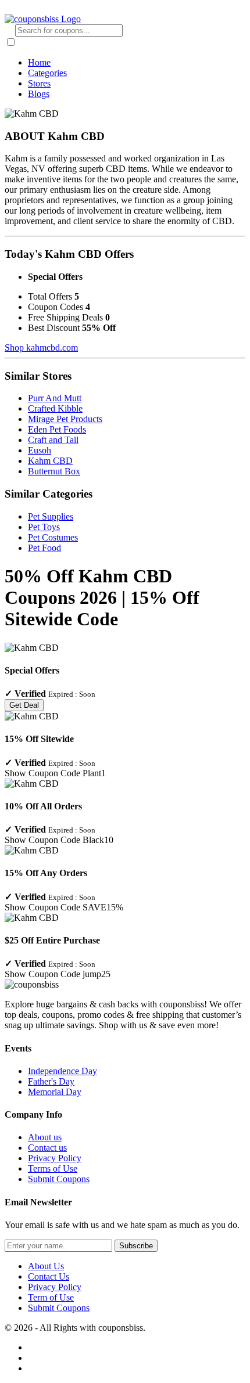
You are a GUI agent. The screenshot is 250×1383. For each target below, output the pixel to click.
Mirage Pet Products (65, 419)
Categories (47, 73)
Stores (39, 83)
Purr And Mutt (54, 398)
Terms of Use (52, 1168)
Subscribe (136, 1245)
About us (45, 1137)
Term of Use (51, 1297)
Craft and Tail (53, 440)
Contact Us (48, 1276)
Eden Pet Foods (57, 429)
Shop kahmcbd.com (41, 347)
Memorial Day (54, 1092)
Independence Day (62, 1071)
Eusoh (39, 450)
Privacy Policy (54, 1158)
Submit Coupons (59, 1179)
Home (39, 62)
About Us (46, 1266)
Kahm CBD (50, 461)
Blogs (38, 94)
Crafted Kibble (55, 408)
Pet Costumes (53, 537)
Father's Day (51, 1081)
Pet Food (44, 548)
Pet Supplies (50, 516)
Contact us (47, 1147)
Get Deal (24, 705)
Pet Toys (44, 527)
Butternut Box (54, 471)
